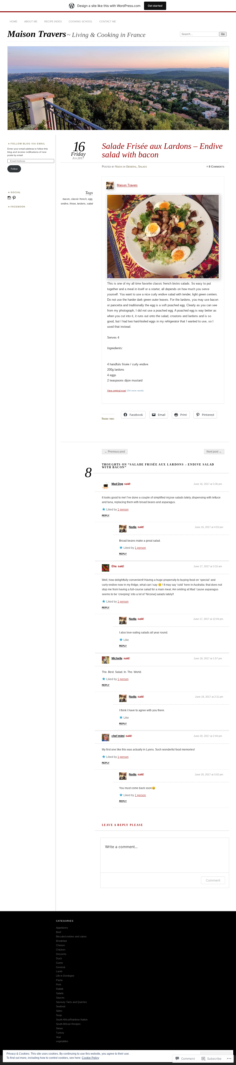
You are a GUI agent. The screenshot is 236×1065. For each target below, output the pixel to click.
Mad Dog (117, 484)
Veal (58, 1037)
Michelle (117, 658)
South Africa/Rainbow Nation (72, 1019)
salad (90, 203)
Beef (58, 932)
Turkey (60, 1032)
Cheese (60, 945)
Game (59, 962)
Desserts (61, 954)
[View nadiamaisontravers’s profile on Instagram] (9, 198)
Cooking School (80, 21)
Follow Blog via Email (28, 143)
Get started (155, 5)
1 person (123, 509)
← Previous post (114, 451)
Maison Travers (36, 34)
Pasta (59, 980)
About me (30, 21)
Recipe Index (53, 21)
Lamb (59, 971)
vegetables (62, 1041)
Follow (14, 169)
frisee (73, 203)
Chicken (60, 949)
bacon (66, 199)
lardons (81, 203)
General (131, 166)
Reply (105, 515)
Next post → (214, 451)
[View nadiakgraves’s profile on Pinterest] (14, 198)
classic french (79, 199)
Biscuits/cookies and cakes (71, 936)
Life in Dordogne (65, 975)
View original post (116, 390)
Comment (213, 880)
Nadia (118, 166)
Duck (59, 958)
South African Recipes (68, 1024)
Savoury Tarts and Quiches (71, 1002)
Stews (59, 1028)
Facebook (18, 206)
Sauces (60, 997)
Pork (58, 984)
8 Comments (216, 166)
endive (64, 203)
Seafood (60, 1006)
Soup (59, 1015)
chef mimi (118, 736)
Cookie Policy (90, 1057)
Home (13, 21)
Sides (59, 1010)
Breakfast (61, 940)
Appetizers (62, 927)
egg (90, 199)
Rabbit (59, 988)
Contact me (107, 21)
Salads (142, 166)
